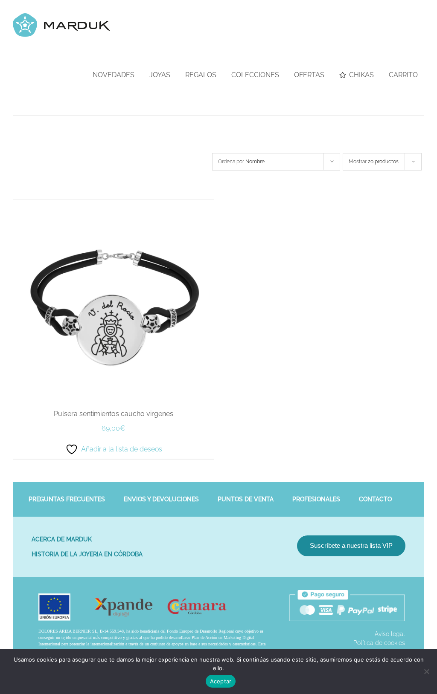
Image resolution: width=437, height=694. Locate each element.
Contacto (375, 499)
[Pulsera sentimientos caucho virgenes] (113, 204)
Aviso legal (390, 633)
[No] (426, 671)
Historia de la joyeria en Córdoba (87, 554)
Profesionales (316, 499)
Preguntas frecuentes (67, 499)
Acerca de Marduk (62, 539)
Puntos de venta (246, 499)
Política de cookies (379, 642)
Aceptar (221, 681)
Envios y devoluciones (161, 499)
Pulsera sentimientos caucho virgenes (113, 414)
